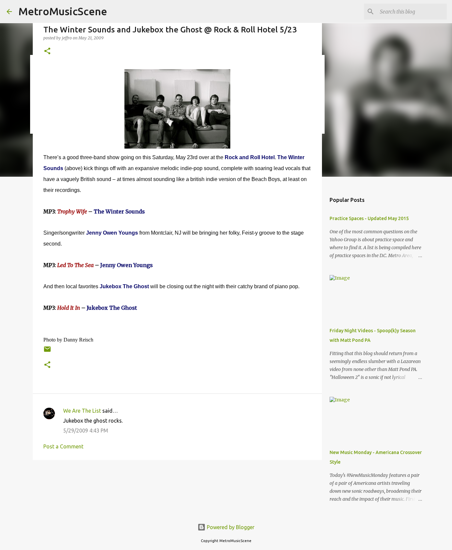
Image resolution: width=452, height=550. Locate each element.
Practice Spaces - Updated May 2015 (369, 218)
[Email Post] (47, 351)
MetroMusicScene (63, 11)
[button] (47, 51)
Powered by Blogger (229, 527)
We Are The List (82, 411)
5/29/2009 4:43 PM (85, 431)
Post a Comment (63, 446)
